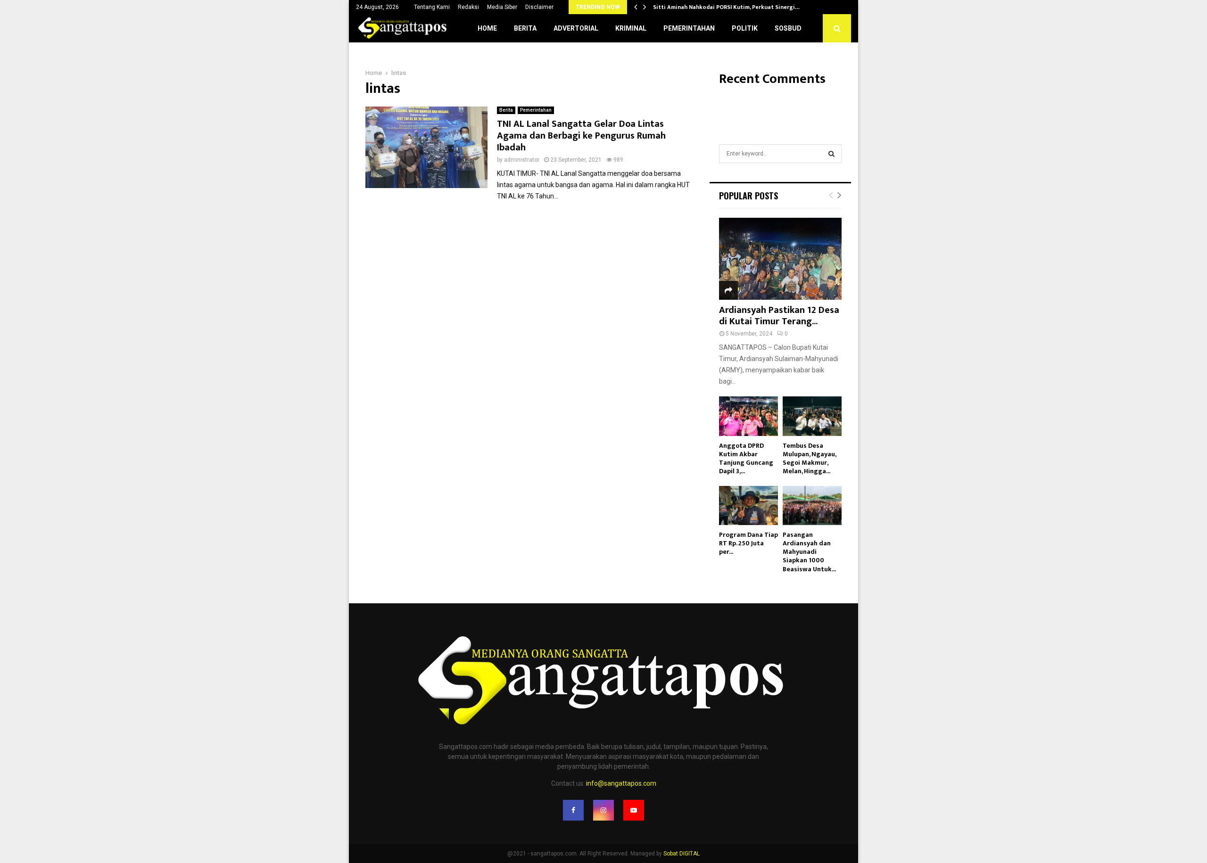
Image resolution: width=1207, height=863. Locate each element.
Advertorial (576, 28)
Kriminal (630, 28)
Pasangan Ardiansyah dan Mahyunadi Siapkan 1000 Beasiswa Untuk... (809, 551)
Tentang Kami (432, 7)
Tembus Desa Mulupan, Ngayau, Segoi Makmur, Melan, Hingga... (809, 458)
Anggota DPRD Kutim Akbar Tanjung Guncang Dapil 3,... (746, 458)
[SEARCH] (831, 153)
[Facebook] (573, 810)
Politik (745, 28)
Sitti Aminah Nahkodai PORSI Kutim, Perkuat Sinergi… (726, 7)
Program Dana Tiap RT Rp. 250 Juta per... (748, 543)
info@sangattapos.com (621, 783)
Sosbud (788, 28)
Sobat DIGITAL (681, 853)
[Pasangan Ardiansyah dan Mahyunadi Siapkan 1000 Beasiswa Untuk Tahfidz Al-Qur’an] (812, 505)
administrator (521, 159)
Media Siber (502, 7)
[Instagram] (603, 810)
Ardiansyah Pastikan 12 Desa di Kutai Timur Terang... (779, 315)
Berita (525, 28)
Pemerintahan (689, 28)
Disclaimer (539, 7)
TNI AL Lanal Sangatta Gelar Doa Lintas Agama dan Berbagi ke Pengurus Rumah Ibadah (581, 136)
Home (487, 28)
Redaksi (468, 7)
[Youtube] (633, 810)
